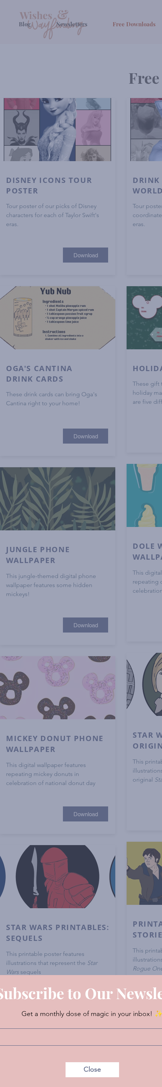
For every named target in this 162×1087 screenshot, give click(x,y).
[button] (92, 1069)
